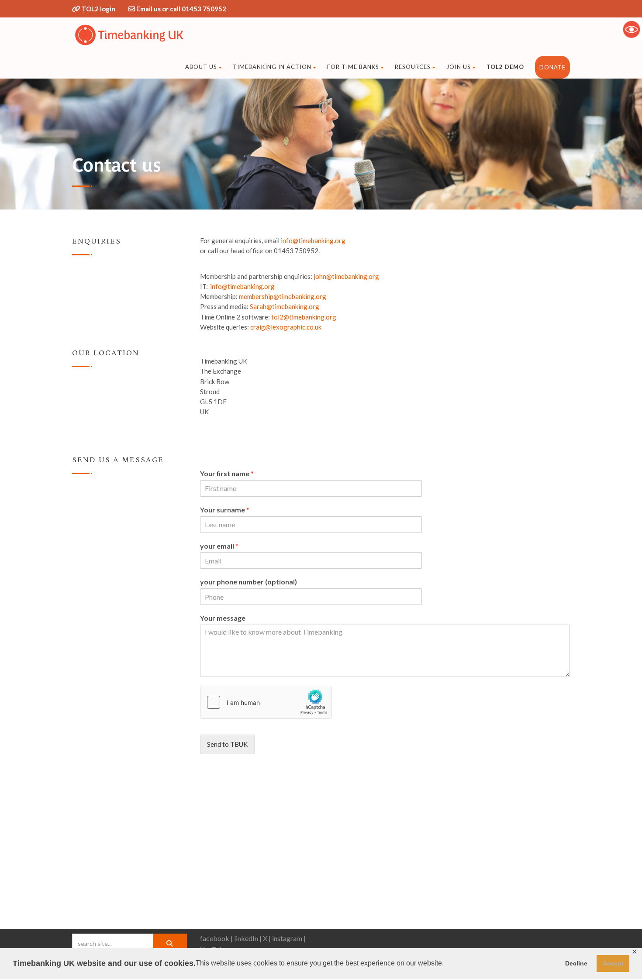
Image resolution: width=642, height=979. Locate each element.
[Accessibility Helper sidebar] (631, 29)
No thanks (537, 522)
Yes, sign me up (483, 522)
